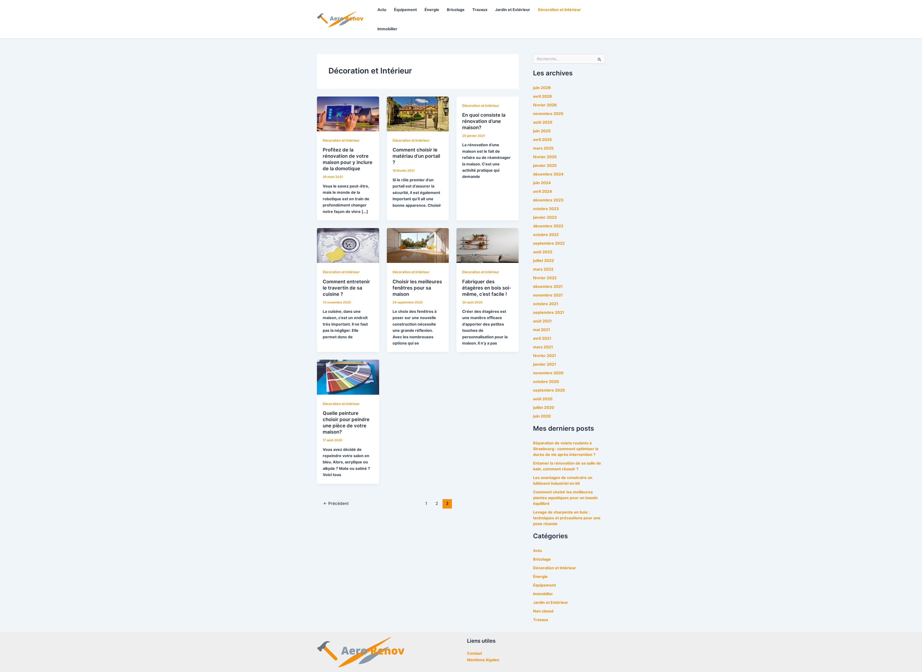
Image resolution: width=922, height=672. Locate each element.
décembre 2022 (548, 226)
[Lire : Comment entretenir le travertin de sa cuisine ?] (348, 245)
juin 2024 (542, 182)
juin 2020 (542, 416)
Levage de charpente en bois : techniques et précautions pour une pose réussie (567, 518)
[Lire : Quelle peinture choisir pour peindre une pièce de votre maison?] (348, 377)
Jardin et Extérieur (512, 9)
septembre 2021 (548, 312)
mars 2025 (543, 148)
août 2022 (542, 251)
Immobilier (387, 28)
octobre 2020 (546, 381)
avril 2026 (542, 96)
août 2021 (542, 321)
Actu (381, 9)
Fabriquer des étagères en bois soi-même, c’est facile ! (486, 288)
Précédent (336, 503)
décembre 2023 (548, 200)
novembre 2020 (548, 372)
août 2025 (542, 122)
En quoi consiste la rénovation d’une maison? (483, 121)
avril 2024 (542, 191)
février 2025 (545, 156)
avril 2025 (542, 139)
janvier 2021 (544, 364)
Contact (474, 653)
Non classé (543, 611)
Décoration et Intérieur (559, 9)
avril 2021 (542, 338)
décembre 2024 (548, 174)
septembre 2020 (549, 390)
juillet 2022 (543, 260)
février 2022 (545, 277)
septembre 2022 (549, 243)
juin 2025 (542, 130)
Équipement (405, 9)
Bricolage (456, 9)
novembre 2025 (548, 113)
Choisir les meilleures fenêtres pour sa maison (417, 288)
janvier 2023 (545, 217)
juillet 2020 (543, 407)
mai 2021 (541, 329)
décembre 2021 (548, 286)
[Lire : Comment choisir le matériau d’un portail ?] (418, 113)
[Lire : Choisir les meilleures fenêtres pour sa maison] (418, 245)
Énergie (432, 9)
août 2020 (542, 398)
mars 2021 (543, 347)
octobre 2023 (546, 208)
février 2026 (545, 105)
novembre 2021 (548, 295)
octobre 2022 (546, 234)
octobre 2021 (545, 303)
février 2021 (544, 355)
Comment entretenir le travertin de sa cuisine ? (346, 288)
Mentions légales (483, 659)
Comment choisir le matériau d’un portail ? (416, 156)
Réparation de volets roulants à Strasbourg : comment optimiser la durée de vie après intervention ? (565, 449)
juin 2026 (542, 87)
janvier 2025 (545, 165)
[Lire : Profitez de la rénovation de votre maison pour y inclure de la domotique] (348, 113)
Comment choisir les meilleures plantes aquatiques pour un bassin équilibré (565, 498)
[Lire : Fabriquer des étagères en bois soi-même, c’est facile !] (487, 245)
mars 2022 (543, 269)
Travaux (479, 9)
